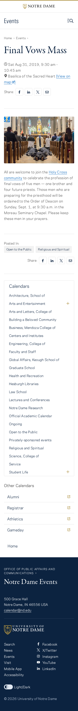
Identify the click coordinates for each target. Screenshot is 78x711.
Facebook (50, 644)
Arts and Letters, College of (30, 311)
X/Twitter (49, 650)
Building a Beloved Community (33, 319)
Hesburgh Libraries (24, 383)
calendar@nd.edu (17, 610)
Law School (18, 392)
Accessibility (14, 674)
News (8, 650)
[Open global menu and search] (70, 21)
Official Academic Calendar (30, 416)
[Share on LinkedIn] (28, 92)
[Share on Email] (47, 92)
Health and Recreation (26, 375)
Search (9, 644)
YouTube (49, 662)
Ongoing (15, 424)
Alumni (13, 496)
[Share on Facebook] (19, 92)
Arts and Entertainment (27, 303)
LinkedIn (49, 668)
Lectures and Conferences (29, 400)
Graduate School (22, 367)
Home (8, 38)
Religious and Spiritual (53, 249)
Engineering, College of (27, 343)
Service (15, 464)
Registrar (15, 507)
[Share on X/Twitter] (38, 92)
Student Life (18, 472)
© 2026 (10, 698)
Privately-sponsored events (30, 440)
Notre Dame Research (26, 408)
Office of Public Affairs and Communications (29, 571)
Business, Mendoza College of (32, 327)
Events (11, 20)
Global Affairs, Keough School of (34, 359)
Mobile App (13, 668)
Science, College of (24, 456)
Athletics (15, 518)
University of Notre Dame (37, 698)
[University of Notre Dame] (39, 630)
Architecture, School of (27, 295)
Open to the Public (19, 249)
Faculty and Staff (22, 351)
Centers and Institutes (26, 335)
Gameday (15, 529)
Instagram (50, 656)
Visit (7, 662)
